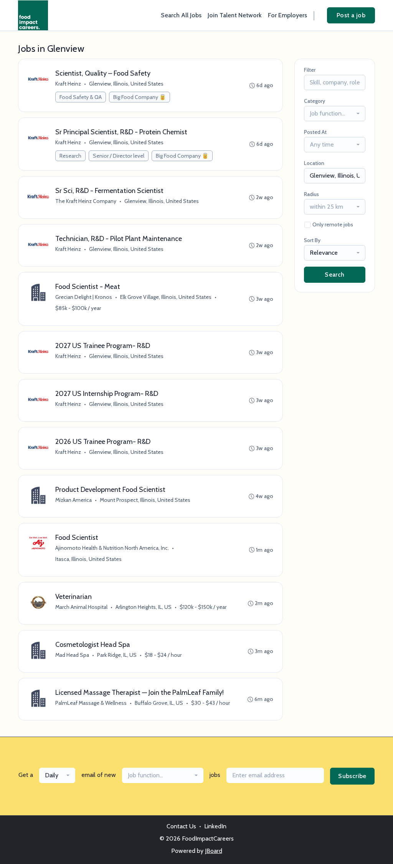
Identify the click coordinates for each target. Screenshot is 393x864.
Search (334, 274)
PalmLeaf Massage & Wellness (91, 702)
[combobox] (334, 113)
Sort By (312, 240)
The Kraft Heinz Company (85, 201)
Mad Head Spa (72, 654)
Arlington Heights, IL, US (144, 606)
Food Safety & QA (80, 97)
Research (70, 155)
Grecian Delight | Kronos (83, 296)
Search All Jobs (181, 15)
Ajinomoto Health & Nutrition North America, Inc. (112, 547)
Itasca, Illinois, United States (88, 559)
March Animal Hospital (81, 606)
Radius (311, 194)
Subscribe (352, 776)
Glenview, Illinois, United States (126, 83)
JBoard (213, 850)
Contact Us (181, 826)
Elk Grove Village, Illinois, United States (165, 296)
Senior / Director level (118, 155)
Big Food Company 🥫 (139, 97)
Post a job (351, 15)
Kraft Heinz (68, 83)
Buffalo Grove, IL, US (159, 702)
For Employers (287, 15)
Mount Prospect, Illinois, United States (145, 499)
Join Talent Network (235, 15)
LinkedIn (215, 826)
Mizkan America (73, 499)
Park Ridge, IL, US (117, 654)
